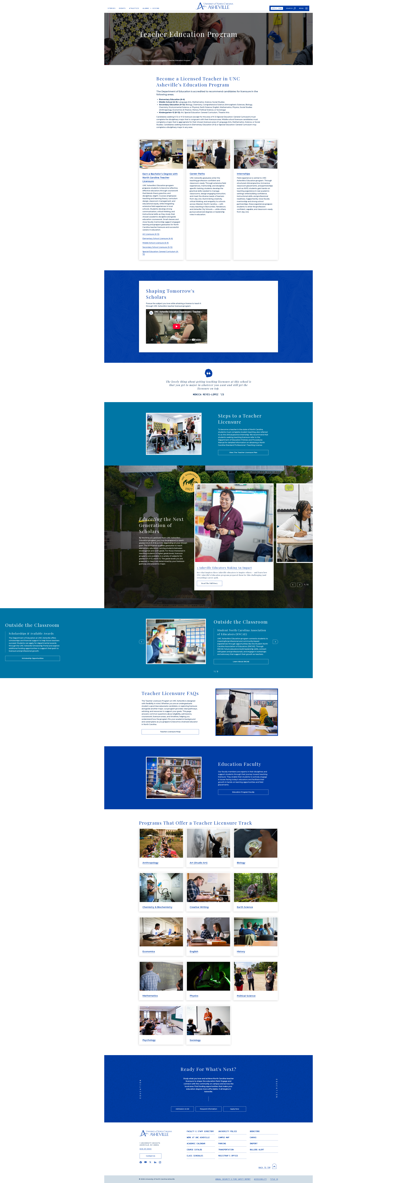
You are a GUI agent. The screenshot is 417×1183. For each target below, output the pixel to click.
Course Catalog (194, 1150)
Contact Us (150, 1156)
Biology (241, 862)
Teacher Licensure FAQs (170, 732)
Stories (112, 8)
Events (122, 8)
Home (141, 60)
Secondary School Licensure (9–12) (157, 247)
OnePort (253, 1143)
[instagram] (160, 1162)
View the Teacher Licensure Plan (243, 452)
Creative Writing (199, 907)
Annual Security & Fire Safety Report (233, 1179)
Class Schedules (195, 1156)
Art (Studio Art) (198, 862)
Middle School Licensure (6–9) (155, 243)
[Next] (299, 585)
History (241, 951)
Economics (148, 951)
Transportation (226, 1150)
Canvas (253, 1137)
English (194, 951)
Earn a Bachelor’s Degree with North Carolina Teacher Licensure (160, 178)
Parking (222, 1143)
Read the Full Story (209, 583)
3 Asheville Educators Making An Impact (224, 567)
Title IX (274, 1179)
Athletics (134, 8)
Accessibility (260, 1179)
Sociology (195, 1040)
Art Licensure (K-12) (150, 234)
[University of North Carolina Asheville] (214, 6)
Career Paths (197, 173)
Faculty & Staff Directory (200, 1131)
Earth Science (245, 907)
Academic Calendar (196, 1143)
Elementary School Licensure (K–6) (157, 238)
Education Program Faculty (243, 792)
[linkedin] (155, 1162)
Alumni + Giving (151, 8)
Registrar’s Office (228, 1156)
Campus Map (223, 1137)
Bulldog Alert (257, 1150)
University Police (227, 1131)
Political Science (246, 996)
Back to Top (265, 1167)
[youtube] (145, 1162)
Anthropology (150, 862)
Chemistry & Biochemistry (157, 907)
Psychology (149, 1040)
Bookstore (255, 1131)
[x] (150, 1162)
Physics (194, 995)
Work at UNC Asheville (198, 1137)
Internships (243, 173)
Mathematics (150, 995)
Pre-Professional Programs (156, 60)
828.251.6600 (146, 1149)
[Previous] (292, 585)
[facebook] (141, 1162)
